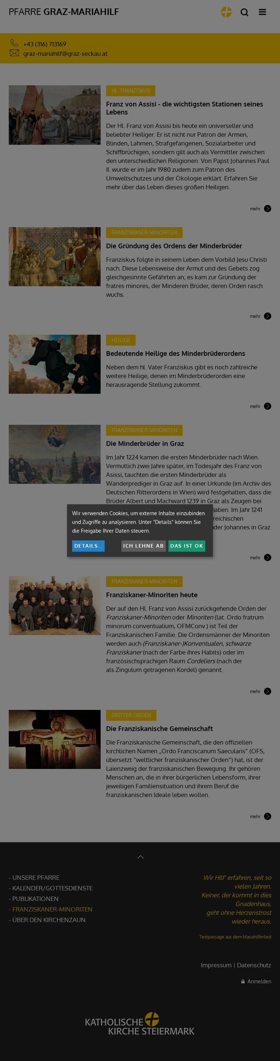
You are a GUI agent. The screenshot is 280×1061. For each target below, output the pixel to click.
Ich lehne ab (143, 546)
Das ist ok (186, 546)
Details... (88, 546)
